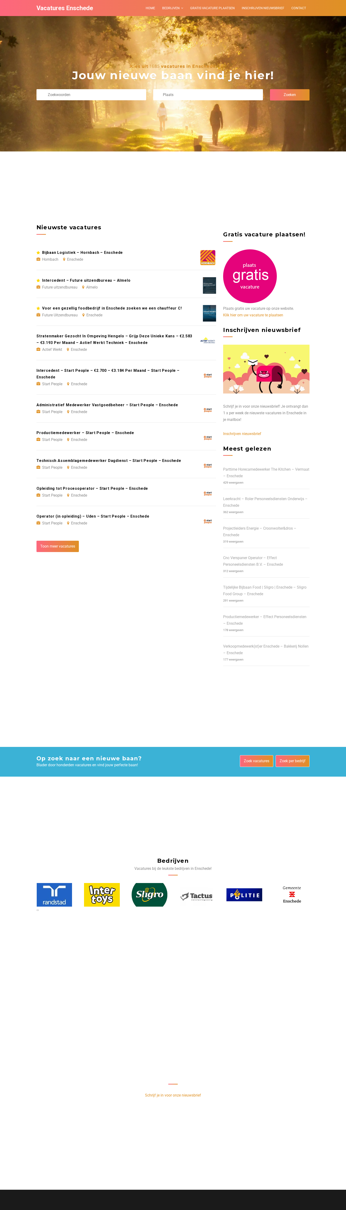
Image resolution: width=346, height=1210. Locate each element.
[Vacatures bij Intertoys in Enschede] (54, 895)
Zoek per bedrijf (293, 761)
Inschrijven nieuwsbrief (263, 8)
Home (150, 8)
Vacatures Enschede (64, 8)
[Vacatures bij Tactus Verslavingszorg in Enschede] (149, 895)
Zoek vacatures (256, 761)
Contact (298, 8)
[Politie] (197, 894)
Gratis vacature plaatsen (212, 8)
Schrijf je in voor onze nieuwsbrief (173, 1095)
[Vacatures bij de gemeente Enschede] (244, 895)
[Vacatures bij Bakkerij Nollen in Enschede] (292, 895)
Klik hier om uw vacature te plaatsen (253, 315)
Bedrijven (171, 8)
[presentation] (37, 910)
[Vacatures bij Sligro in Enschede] (102, 895)
